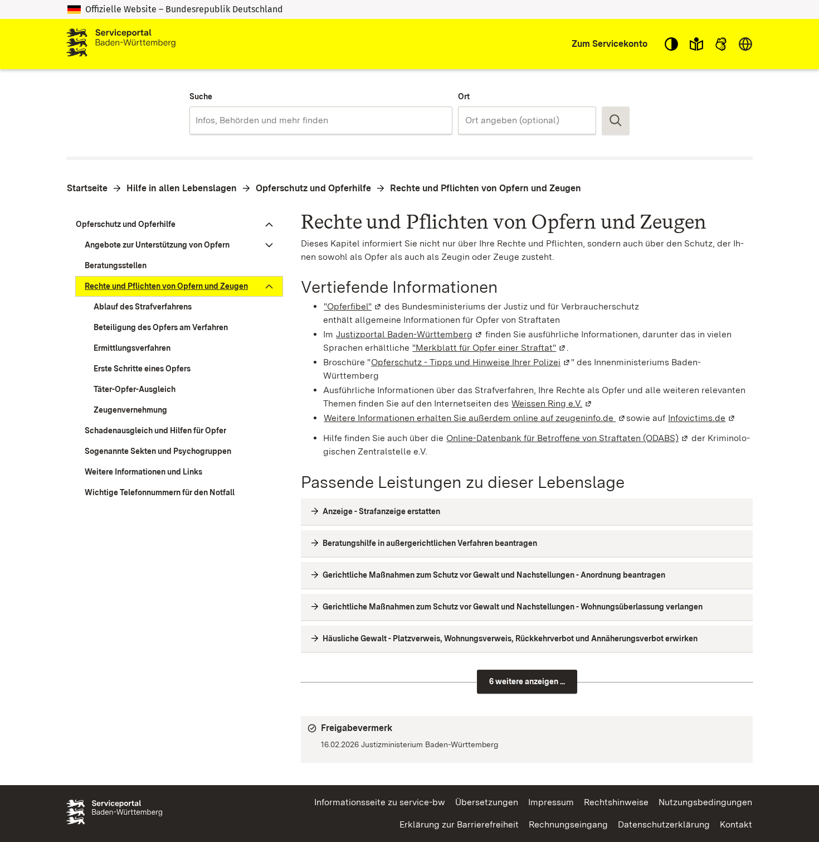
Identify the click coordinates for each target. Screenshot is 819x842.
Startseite (87, 188)
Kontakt (736, 824)
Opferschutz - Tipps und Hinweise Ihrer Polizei (471, 362)
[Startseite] (121, 44)
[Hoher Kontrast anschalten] (671, 44)
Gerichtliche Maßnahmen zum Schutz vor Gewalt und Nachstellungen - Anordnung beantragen (494, 574)
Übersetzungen (486, 802)
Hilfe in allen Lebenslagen (181, 188)
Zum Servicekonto (609, 43)
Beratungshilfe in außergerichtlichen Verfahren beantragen (430, 543)
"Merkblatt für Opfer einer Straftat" (489, 347)
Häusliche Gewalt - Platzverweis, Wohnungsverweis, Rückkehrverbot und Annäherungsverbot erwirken (510, 638)
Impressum (551, 802)
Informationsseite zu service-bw (379, 802)
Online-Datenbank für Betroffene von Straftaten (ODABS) (567, 438)
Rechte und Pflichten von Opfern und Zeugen (485, 188)
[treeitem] (174, 224)
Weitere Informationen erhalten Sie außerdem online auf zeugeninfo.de (475, 418)
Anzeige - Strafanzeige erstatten (381, 511)
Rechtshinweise (616, 802)
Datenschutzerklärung (664, 824)
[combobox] (320, 120)
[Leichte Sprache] (696, 44)
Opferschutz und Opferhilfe (313, 188)
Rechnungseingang (568, 824)
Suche (200, 96)
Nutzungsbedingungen (705, 802)
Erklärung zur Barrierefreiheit (459, 824)
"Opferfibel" (353, 306)
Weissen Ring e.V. (552, 403)
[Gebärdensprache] (721, 44)
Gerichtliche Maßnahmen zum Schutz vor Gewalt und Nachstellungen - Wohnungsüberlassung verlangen (513, 606)
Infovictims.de (702, 418)
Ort (464, 96)
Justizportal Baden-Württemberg (409, 334)
